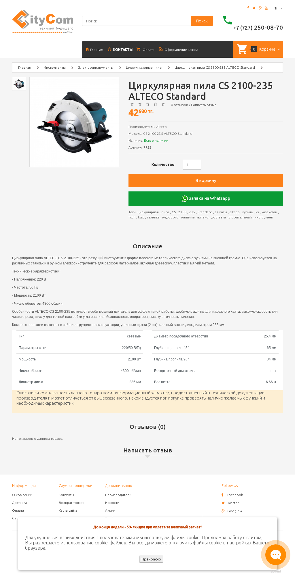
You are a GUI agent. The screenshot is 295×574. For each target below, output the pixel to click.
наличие (188, 217)
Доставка (19, 502)
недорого (170, 217)
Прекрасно (151, 559)
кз (257, 212)
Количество (163, 164)
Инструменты (55, 67)
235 (192, 212)
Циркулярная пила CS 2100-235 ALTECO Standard (215, 67)
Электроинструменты (96, 67)
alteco (235, 212)
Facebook (235, 495)
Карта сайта (68, 510)
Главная (24, 67)
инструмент (263, 217)
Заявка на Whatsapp (209, 198)
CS (174, 212)
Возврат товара (71, 502)
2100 (182, 212)
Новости (112, 502)
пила (165, 212)
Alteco (161, 126)
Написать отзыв (204, 105)
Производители (118, 495)
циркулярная (148, 212)
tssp (141, 217)
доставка (218, 217)
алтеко (203, 217)
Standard (205, 212)
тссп (131, 217)
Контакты (66, 495)
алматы (221, 212)
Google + (234, 511)
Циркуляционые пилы (144, 67)
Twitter (233, 503)
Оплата (18, 510)
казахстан (269, 212)
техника (153, 217)
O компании (22, 495)
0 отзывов (179, 105)
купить (247, 212)
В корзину (205, 180)
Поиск (202, 21)
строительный (240, 217)
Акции (110, 510)
